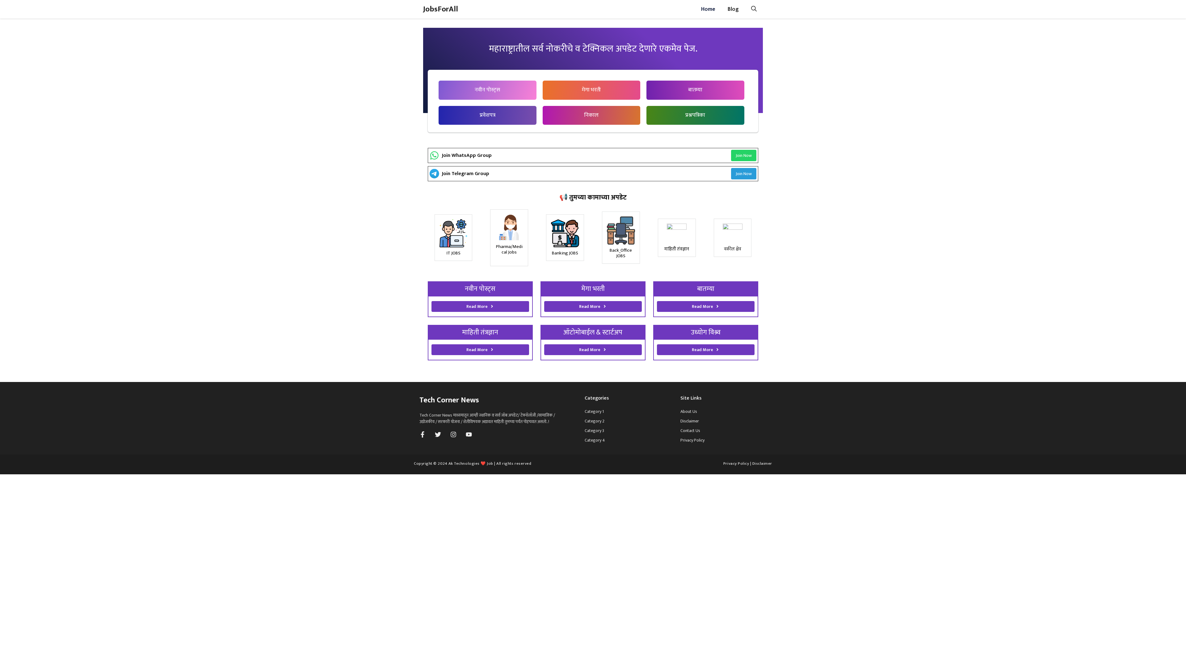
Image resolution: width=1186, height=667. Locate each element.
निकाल (591, 115)
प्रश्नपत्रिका (695, 115)
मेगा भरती (591, 89)
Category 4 (595, 440)
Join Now (744, 155)
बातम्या (695, 89)
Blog (733, 9)
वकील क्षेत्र (732, 249)
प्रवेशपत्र (487, 115)
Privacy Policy (692, 440)
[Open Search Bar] (754, 9)
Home (708, 9)
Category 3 (594, 430)
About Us (688, 411)
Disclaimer (689, 421)
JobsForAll (440, 9)
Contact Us (690, 430)
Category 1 (594, 411)
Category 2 (594, 421)
